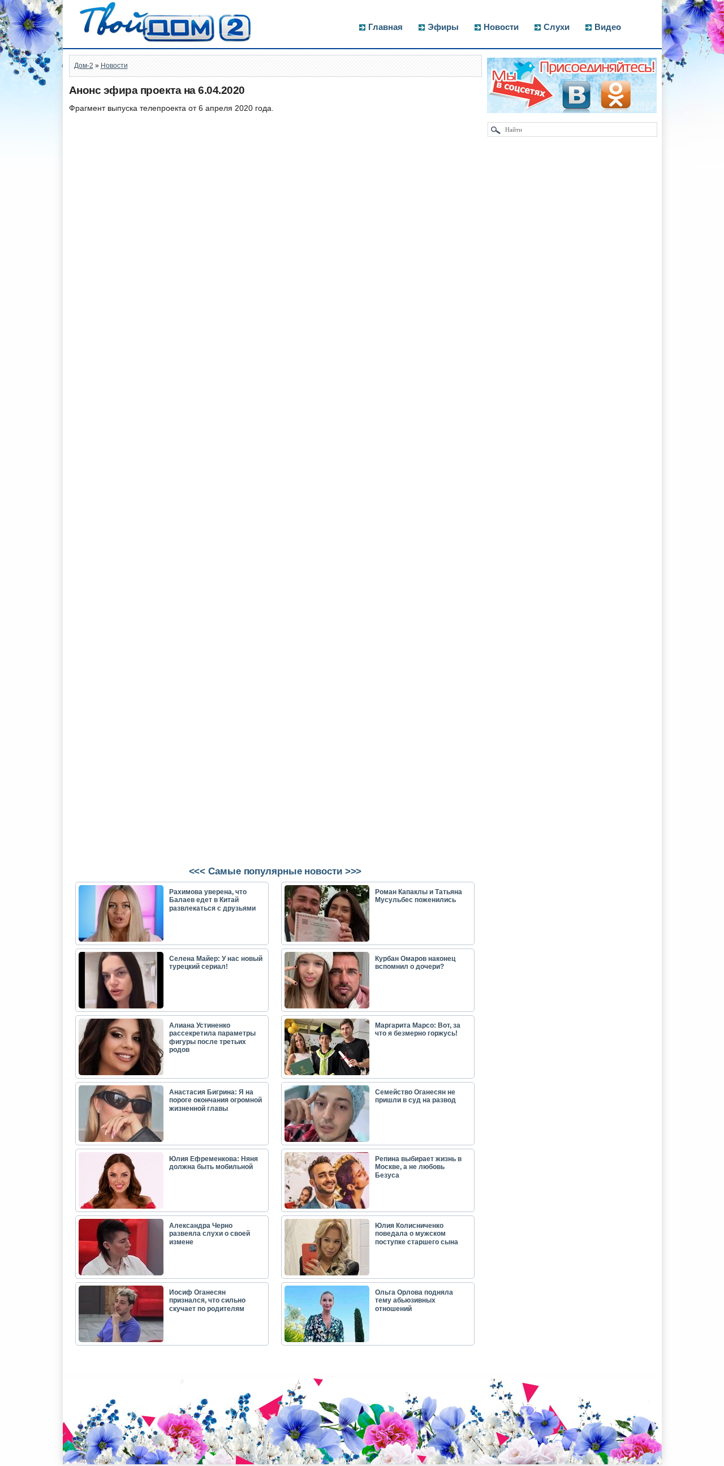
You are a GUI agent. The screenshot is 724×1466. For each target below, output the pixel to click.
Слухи (557, 27)
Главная (385, 27)
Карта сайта (94, 1460)
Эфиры (443, 27)
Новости (501, 27)
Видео (607, 27)
